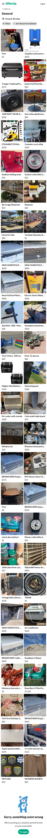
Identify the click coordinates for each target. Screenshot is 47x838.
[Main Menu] (3, 3)
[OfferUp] (10, 3)
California (6, 9)
